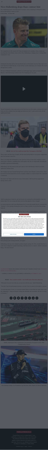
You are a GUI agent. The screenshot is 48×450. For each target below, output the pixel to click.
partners (9, 218)
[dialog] (24, 225)
